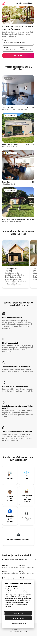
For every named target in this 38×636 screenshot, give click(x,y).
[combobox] (18, 42)
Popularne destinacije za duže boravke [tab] (14, 559)
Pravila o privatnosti (15, 632)
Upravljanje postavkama (18, 623)
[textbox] (10, 49)
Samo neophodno (18, 618)
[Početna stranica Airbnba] (3, 3)
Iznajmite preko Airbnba (24, 3)
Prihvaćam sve (18, 613)
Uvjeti (25, 632)
